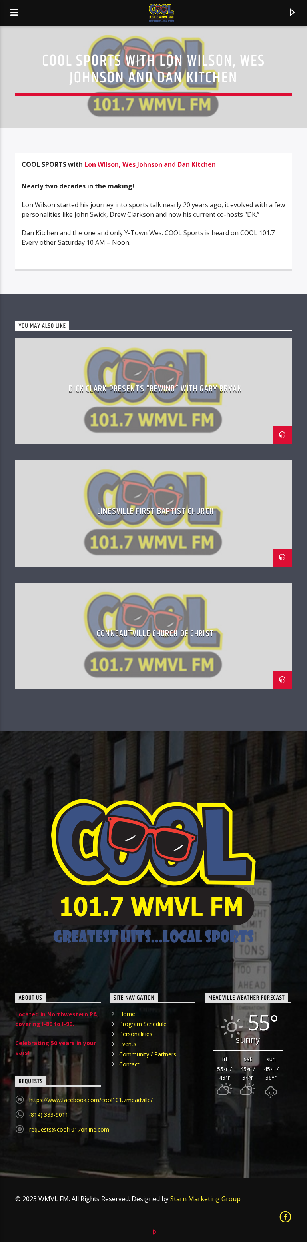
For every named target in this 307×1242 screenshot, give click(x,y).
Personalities (135, 1034)
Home (127, 1014)
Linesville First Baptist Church (155, 511)
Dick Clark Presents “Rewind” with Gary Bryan (155, 389)
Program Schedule (143, 1024)
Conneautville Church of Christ (155, 634)
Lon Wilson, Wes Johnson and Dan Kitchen (150, 164)
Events (127, 1044)
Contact (129, 1064)
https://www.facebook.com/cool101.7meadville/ (91, 1100)
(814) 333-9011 (48, 1114)
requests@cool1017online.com (69, 1129)
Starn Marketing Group (205, 1198)
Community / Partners (147, 1054)
